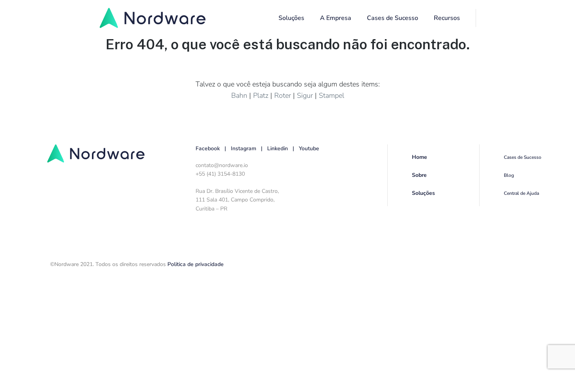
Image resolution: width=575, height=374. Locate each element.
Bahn (239, 95)
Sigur (305, 95)
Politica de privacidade (195, 264)
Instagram (243, 148)
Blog (509, 175)
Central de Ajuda (521, 193)
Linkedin (277, 148)
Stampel (331, 95)
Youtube (309, 148)
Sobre (419, 175)
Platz (260, 95)
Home (419, 157)
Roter (282, 95)
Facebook (208, 148)
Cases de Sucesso (392, 18)
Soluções (423, 193)
